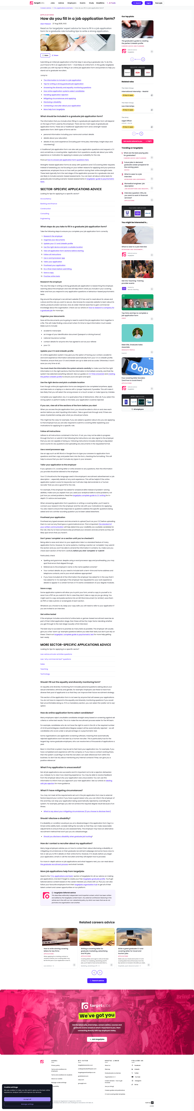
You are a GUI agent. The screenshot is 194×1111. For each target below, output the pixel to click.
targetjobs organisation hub (86, 884)
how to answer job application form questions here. (68, 160)
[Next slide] (143, 59)
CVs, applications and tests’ (62, 876)
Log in (149, 3)
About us (107, 1065)
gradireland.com (83, 1076)
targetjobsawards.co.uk (85, 1065)
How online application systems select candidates (64, 91)
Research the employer (53, 236)
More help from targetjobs (54, 109)
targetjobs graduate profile (94, 879)
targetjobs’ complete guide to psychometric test (74, 634)
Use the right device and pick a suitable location (63, 247)
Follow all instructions (52, 254)
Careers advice (45, 8)
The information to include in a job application (62, 80)
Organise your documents (54, 240)
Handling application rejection (56, 95)
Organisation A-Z (110, 1077)
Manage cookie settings (58, 1082)
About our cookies (56, 1079)
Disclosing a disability (52, 102)
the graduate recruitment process (54, 864)
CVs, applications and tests (63, 8)
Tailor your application (53, 262)
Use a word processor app (54, 258)
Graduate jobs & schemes (113, 1073)
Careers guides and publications (115, 1090)
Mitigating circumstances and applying (60, 98)
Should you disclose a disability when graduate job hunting (68, 836)
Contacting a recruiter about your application (62, 106)
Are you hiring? (109, 1086)
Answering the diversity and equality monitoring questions (67, 87)
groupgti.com (82, 1083)
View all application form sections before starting (64, 251)
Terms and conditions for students (61, 1075)
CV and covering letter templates (115, 1094)
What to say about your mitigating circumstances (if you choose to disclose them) (77, 811)
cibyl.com (81, 1080)
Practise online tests (52, 276)
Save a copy (49, 272)
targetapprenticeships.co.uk (86, 1072)
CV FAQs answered (96, 374)
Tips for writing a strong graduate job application (64, 84)
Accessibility (55, 1086)
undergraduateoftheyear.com (87, 1069)
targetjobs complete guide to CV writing (89, 495)
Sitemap (107, 1069)
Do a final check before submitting (58, 269)
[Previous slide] (94, 972)
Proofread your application (54, 265)
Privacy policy (55, 1065)
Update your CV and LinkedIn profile (58, 243)
